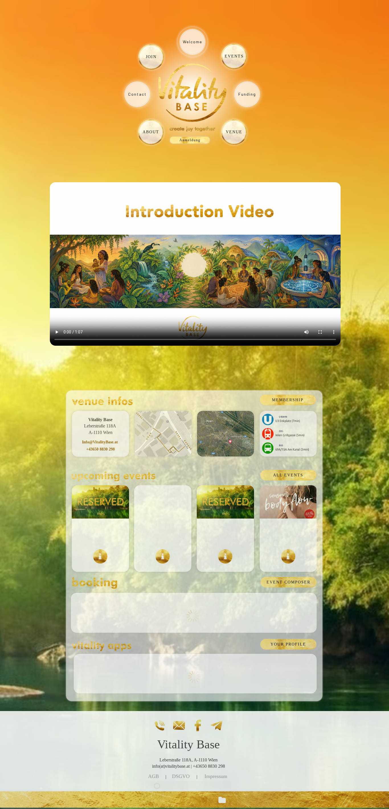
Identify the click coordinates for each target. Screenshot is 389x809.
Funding (247, 94)
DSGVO (181, 776)
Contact (137, 94)
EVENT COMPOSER (288, 582)
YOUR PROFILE (288, 644)
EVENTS (234, 56)
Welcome (192, 41)
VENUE (234, 132)
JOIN (151, 57)
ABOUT (151, 132)
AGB (153, 776)
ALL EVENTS (288, 475)
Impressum (215, 776)
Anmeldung (189, 140)
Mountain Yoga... (162, 534)
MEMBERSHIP (288, 400)
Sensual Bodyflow (288, 534)
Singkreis (100, 534)
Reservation (225, 534)
